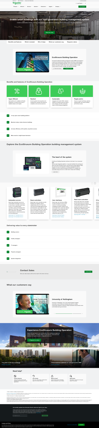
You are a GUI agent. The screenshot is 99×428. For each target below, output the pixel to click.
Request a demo (72, 42)
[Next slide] (95, 183)
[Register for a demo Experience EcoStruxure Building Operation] (34, 340)
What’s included (30, 42)
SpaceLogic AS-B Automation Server (16, 216)
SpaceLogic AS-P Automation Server (16, 215)
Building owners (15, 232)
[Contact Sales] (88, 272)
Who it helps (41, 42)
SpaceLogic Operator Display (58, 216)
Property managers (16, 251)
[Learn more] (55, 172)
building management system (11, 393)
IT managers (14, 245)
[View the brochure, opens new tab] (57, 68)
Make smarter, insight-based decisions (20, 135)
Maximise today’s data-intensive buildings (21, 122)
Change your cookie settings (72, 424)
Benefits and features (14, 42)
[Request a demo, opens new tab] (68, 68)
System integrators (16, 258)
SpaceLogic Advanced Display (58, 215)
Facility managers (15, 238)
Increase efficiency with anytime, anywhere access (24, 128)
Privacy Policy (38, 412)
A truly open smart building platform (20, 115)
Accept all (81, 424)
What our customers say (56, 42)
